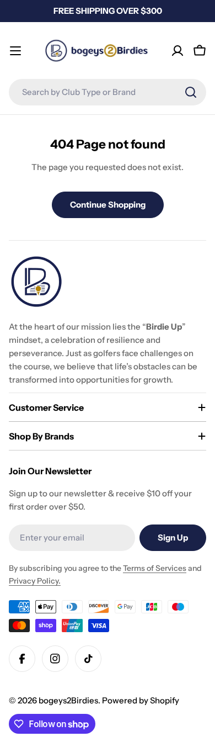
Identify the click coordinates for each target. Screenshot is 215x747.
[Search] (190, 92)
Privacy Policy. (35, 581)
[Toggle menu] (15, 50)
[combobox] (107, 92)
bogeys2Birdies (68, 700)
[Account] (177, 50)
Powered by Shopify (140, 700)
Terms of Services (154, 568)
